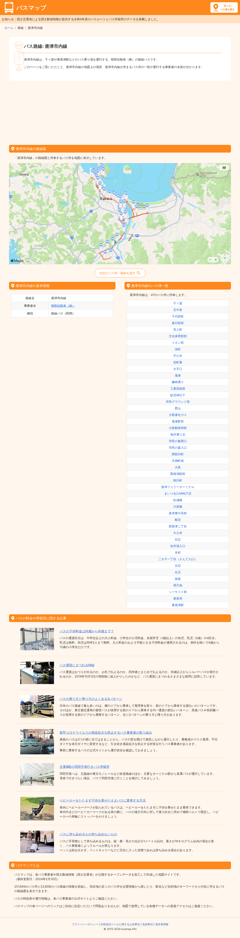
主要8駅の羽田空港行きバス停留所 (85, 767)
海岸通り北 (177, 434)
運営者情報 (161, 924)
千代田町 (178, 316)
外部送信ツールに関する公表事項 (120, 924)
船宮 (178, 520)
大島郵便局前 (178, 428)
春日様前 (178, 323)
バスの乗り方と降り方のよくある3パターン (91, 699)
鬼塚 (178, 375)
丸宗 (178, 572)
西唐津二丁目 (178, 526)
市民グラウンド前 (178, 401)
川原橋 (177, 506)
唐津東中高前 (178, 513)
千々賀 (177, 303)
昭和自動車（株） (63, 306)
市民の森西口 (178, 441)
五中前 (177, 310)
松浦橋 (177, 500)
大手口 (177, 369)
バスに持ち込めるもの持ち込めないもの (88, 834)
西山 (178, 408)
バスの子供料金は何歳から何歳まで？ (87, 631)
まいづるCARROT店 (177, 493)
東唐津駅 (178, 605)
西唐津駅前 (177, 474)
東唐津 (177, 598)
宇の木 (177, 356)
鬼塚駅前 (178, 421)
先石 (178, 565)
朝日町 (177, 480)
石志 (178, 539)
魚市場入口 (177, 546)
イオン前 (178, 342)
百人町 (177, 329)
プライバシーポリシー (85, 924)
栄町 (178, 349)
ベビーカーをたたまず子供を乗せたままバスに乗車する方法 (103, 800)
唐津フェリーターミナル (177, 487)
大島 (178, 467)
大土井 (177, 533)
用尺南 (177, 585)
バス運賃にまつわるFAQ (77, 665)
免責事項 (147, 924)
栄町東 (177, 362)
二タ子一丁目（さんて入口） (177, 559)
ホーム (9, 28)
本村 (178, 552)
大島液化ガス (178, 415)
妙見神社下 (177, 395)
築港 (178, 579)
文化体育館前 (178, 336)
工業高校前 (177, 388)
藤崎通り (178, 382)
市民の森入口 (178, 447)
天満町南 (178, 461)
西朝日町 (178, 454)
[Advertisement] (120, 111)
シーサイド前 (178, 592)
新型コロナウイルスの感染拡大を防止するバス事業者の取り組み (106, 732)
